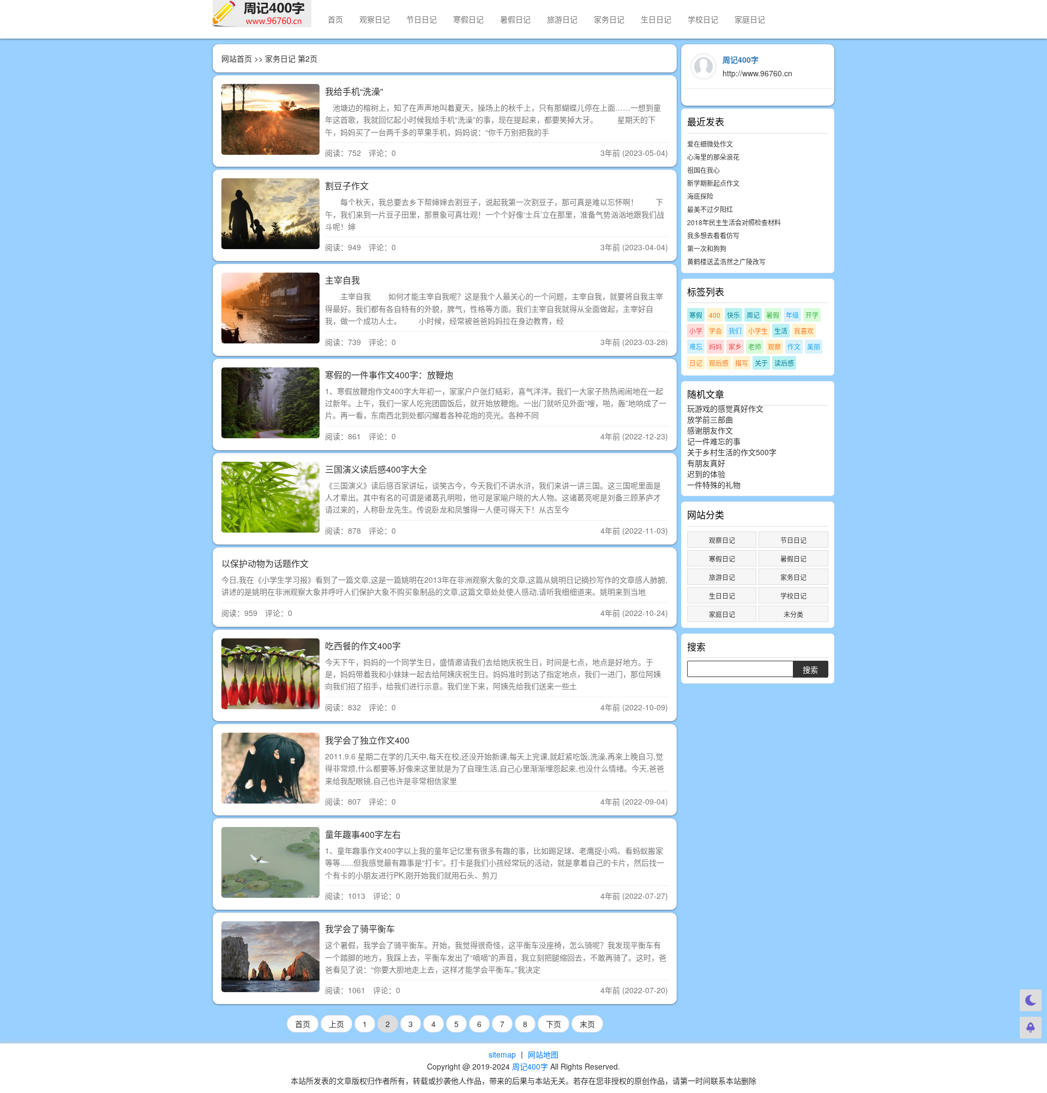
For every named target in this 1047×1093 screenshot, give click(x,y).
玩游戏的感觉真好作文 (725, 408)
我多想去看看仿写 (713, 235)
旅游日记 (562, 19)
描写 (741, 362)
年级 (792, 314)
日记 (695, 362)
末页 (587, 1023)
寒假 (695, 314)
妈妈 (715, 346)
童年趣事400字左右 (363, 834)
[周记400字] (262, 13)
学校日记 (703, 19)
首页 (335, 19)
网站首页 (236, 58)
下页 (553, 1023)
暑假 (772, 314)
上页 (336, 1023)
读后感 (784, 362)
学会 (715, 330)
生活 (780, 330)
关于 (761, 362)
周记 (753, 314)
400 (714, 314)
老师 (754, 346)
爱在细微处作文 (710, 143)
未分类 (793, 614)
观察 (774, 346)
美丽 (813, 346)
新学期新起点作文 (713, 183)
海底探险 (700, 196)
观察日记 (374, 19)
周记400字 (530, 1066)
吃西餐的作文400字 (363, 645)
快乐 (733, 314)
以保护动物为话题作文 (265, 563)
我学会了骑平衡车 (360, 928)
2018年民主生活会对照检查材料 (734, 222)
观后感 (719, 362)
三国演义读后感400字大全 (376, 469)
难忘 (695, 346)
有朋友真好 (706, 462)
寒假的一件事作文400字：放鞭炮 (389, 375)
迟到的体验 (706, 473)
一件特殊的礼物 (714, 484)
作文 (794, 346)
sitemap (502, 1054)
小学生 (758, 330)
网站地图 (543, 1054)
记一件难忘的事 (714, 441)
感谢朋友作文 (710, 430)
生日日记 (656, 19)
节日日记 (421, 19)
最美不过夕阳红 (710, 209)
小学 (695, 330)
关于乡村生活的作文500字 (732, 451)
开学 (812, 314)
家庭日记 (750, 19)
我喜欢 (804, 330)
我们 (735, 330)
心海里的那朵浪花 (713, 156)
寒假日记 (468, 19)
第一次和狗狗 (706, 248)
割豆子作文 (347, 185)
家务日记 (609, 19)
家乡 (735, 346)
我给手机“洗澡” (354, 91)
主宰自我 (342, 280)
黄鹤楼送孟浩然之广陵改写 (726, 261)
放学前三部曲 (710, 419)
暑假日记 (515, 19)
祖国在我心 (703, 169)
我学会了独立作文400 (367, 740)
